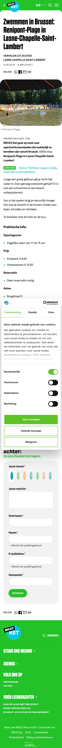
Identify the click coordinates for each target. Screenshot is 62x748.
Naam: (13, 532)
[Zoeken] (50, 5)
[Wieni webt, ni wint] (31, 743)
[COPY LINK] (29, 72)
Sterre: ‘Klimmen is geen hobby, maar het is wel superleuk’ (30, 170)
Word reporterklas (17, 708)
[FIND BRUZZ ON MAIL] (25, 72)
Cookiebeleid (41, 732)
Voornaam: (15, 515)
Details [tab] (32, 312)
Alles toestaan (31, 419)
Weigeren (31, 441)
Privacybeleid (16, 737)
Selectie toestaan (31, 430)
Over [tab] (51, 312)
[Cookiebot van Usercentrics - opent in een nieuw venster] (43, 303)
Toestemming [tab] (12, 312)
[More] (44, 5)
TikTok (7, 685)
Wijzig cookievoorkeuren (40, 737)
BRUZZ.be (17, 732)
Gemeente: (15, 575)
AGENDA (9, 663)
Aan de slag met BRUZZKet (21, 704)
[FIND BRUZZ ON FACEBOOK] (20, 72)
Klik (38, 5)
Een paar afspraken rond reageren (21, 456)
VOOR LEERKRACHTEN (18, 697)
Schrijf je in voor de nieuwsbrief (26, 712)
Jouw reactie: (17, 488)
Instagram (10, 682)
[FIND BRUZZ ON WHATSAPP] (16, 72)
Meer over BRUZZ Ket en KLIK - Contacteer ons (29, 727)
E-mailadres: (16, 553)
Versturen (17, 593)
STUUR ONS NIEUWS (17, 651)
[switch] (53, 382)
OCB (28, 732)
